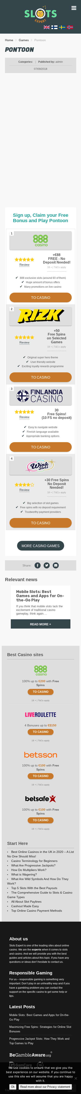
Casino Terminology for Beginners (34, 861)
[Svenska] (62, 27)
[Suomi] (54, 27)
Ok (13, 1086)
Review (24, 264)
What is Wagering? (24, 874)
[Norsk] (70, 27)
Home (9, 40)
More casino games (41, 546)
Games (24, 40)
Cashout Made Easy (25, 906)
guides (13, 957)
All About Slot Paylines (26, 901)
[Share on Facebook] (38, 565)
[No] (75, 1078)
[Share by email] (56, 565)
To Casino (40, 691)
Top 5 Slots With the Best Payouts (34, 888)
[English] (47, 27)
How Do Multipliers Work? (28, 870)
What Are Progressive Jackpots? (33, 865)
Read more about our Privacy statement (45, 1086)
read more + (40, 624)
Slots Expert (16, 945)
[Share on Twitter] (47, 565)
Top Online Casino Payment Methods (36, 910)
